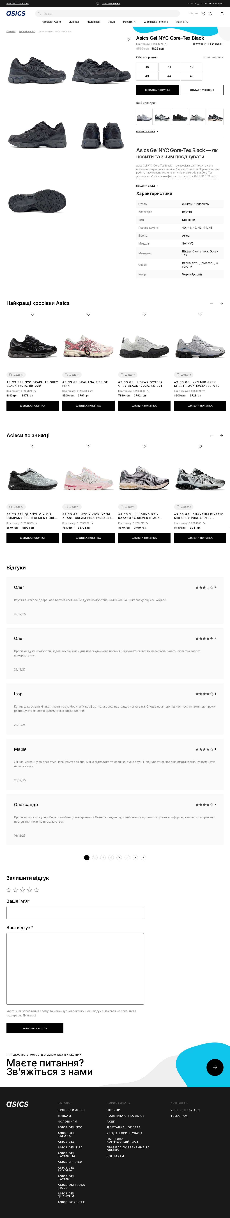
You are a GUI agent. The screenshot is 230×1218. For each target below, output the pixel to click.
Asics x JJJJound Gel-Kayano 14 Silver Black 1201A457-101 (139, 516)
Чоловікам (93, 21)
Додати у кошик (202, 89)
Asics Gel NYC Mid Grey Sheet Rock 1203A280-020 (197, 383)
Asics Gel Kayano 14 (66, 1155)
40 (147, 67)
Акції (112, 21)
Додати (18, 374)
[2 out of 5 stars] (16, 889)
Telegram (179, 1115)
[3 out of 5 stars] (22, 889)
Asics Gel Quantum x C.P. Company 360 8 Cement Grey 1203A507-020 (31, 516)
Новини (114, 1110)
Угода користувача (125, 1133)
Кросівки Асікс (51, 21)
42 (191, 67)
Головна (10, 31)
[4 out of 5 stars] (29, 889)
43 (147, 76)
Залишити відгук (35, 1028)
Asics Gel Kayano (66, 1178)
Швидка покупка (157, 89)
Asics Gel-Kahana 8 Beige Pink (85, 383)
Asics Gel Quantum (66, 1195)
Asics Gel (66, 1141)
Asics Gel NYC (70, 1127)
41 (169, 67)
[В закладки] (128, 39)
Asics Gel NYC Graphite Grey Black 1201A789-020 (32, 383)
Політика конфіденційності (123, 1140)
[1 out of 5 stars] (9, 889)
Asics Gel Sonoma (66, 1169)
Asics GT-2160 (70, 1161)
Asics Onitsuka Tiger (71, 1186)
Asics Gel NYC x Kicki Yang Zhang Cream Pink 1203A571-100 (87, 516)
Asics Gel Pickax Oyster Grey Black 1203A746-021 (140, 383)
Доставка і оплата (156, 21)
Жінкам (74, 21)
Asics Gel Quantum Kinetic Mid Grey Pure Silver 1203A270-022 (198, 516)
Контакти (182, 21)
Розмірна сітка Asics (126, 1115)
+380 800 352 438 (17, 3)
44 (169, 76)
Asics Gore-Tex (71, 1202)
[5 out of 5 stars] (36, 889)
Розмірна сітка (213, 57)
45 (191, 76)
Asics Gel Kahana (66, 1134)
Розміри (128, 21)
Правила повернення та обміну (128, 1149)
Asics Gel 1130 (70, 1147)
